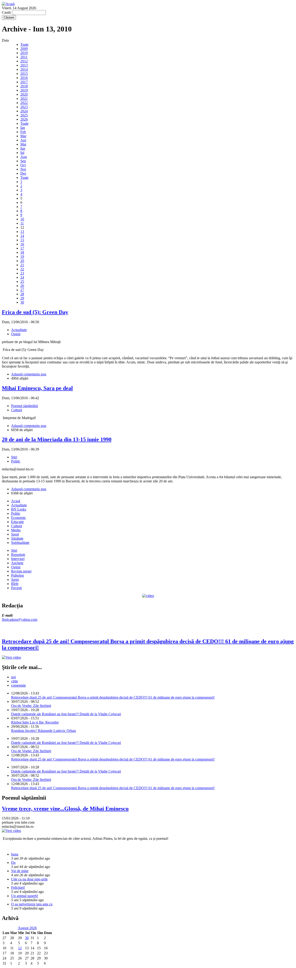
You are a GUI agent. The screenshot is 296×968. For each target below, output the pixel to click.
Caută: (7, 12)
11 (22, 223)
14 (22, 236)
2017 (24, 82)
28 (22, 294)
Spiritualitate (20, 543)
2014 (24, 69)
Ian (22, 128)
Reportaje (18, 555)
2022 (24, 103)
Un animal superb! (24, 896)
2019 (24, 90)
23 (22, 273)
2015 (24, 74)
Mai (23, 144)
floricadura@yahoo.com (19, 619)
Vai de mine (19, 871)
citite (14, 681)
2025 (24, 115)
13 (22, 232)
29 (22, 298)
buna (14, 854)
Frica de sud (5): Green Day (35, 312)
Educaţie (17, 522)
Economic (18, 518)
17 (22, 248)
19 (22, 257)
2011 (24, 57)
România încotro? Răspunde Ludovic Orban (43, 731)
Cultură (16, 410)
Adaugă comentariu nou (28, 374)
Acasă (15, 501)
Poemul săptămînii (24, 406)
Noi (23, 169)
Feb (23, 132)
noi (13, 677)
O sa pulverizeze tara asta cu (31, 904)
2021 (24, 98)
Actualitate (19, 330)
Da (13, 863)
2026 (24, 119)
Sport (15, 534)
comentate (18, 685)
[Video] (148, 596)
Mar (23, 136)
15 (22, 240)
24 (22, 277)
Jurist (15, 579)
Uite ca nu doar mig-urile (29, 879)
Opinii (15, 334)
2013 (24, 65)
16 (22, 244)
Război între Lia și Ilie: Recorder (35, 722)
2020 (24, 94)
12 (20, 948)
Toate (24, 44)
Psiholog (17, 575)
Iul (22, 153)
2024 (24, 111)
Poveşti (16, 588)
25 (22, 281)
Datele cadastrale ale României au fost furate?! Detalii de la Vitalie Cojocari (66, 714)
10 (22, 219)
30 (22, 302)
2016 (24, 78)
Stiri (14, 457)
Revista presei (21, 571)
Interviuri (18, 559)
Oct (23, 165)
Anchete (17, 563)
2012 (24, 61)
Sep (23, 161)
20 (22, 261)
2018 (24, 86)
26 (22, 286)
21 (22, 265)
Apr (23, 140)
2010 (24, 53)
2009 (24, 49)
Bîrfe (14, 584)
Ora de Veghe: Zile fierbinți (31, 706)
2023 (24, 107)
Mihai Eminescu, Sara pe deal (37, 388)
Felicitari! (18, 887)
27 (22, 290)
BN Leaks (18, 509)
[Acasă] (8, 4)
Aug (23, 157)
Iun (22, 148)
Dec (23, 173)
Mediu (16, 530)
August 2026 (27, 928)
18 (22, 252)
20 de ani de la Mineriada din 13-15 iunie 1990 (56, 439)
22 (22, 269)
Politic (15, 461)
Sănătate (17, 538)
